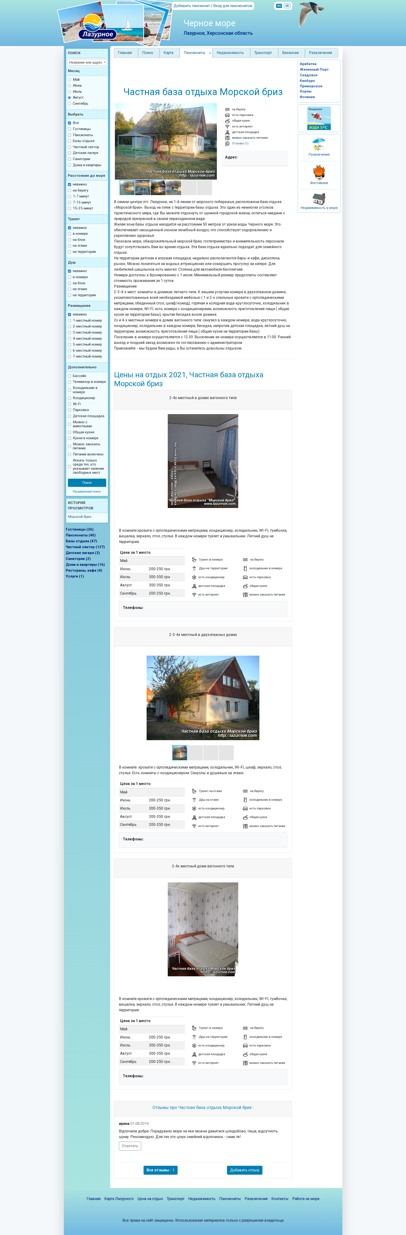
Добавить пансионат (192, 6)
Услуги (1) (75, 576)
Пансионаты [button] (194, 52)
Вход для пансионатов (232, 6)
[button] (118, 141)
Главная (125, 52)
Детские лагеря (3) (83, 553)
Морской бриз (79, 517)
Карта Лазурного (119, 1199)
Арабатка (308, 64)
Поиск (147, 52)
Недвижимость (230, 52)
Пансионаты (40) (81, 535)
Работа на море (306, 1199)
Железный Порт (314, 69)
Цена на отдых (150, 1199)
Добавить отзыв (244, 1170)
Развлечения (320, 52)
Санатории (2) (78, 559)
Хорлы (306, 91)
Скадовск (309, 75)
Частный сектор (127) (85, 547)
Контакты (280, 1199)
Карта (168, 52)
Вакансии (290, 52)
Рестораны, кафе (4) (84, 570)
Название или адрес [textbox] (85, 62)
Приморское (311, 86)
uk (287, 6)
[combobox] (87, 62)
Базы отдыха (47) (81, 541)
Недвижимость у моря (319, 208)
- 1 (161, 1170)
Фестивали (319, 183)
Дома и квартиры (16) (85, 564)
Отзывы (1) (240, 143)
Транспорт (263, 52)
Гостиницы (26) (80, 529)
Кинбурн (307, 81)
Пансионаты (230, 1199)
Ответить (130, 1146)
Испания (307, 97)
